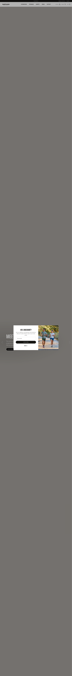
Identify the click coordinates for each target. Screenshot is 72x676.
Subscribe (26, 342)
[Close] (57, 327)
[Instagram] (26, 345)
